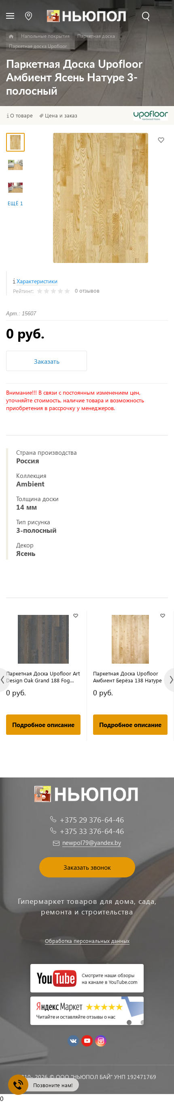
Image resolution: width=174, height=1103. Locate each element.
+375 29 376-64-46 (91, 819)
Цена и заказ (61, 115)
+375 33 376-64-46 (91, 831)
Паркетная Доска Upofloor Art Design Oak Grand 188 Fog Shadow (43, 677)
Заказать (46, 361)
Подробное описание (43, 725)
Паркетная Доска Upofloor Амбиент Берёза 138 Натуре (127, 677)
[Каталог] (11, 37)
